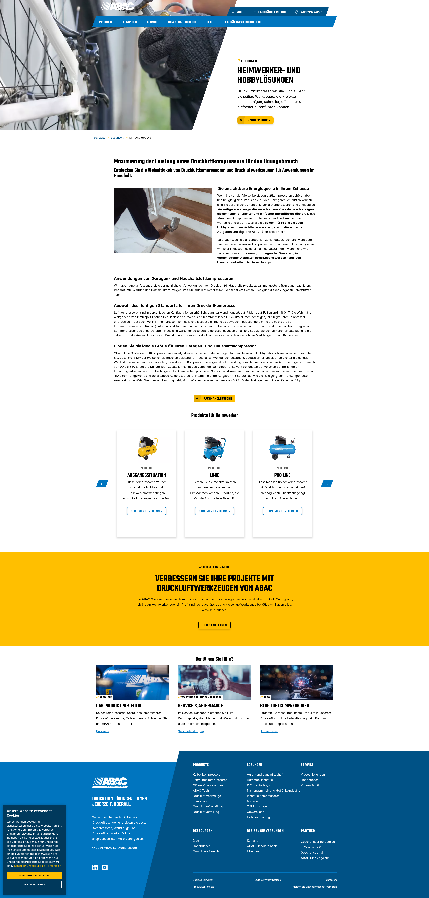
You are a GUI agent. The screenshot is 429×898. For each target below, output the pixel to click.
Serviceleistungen (191, 731)
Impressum (331, 880)
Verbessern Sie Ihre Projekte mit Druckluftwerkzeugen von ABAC (214, 583)
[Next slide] (327, 483)
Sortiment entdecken (146, 511)
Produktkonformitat (203, 886)
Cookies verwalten (203, 880)
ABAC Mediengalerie (315, 858)
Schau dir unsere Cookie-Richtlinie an (37, 866)
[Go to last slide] (102, 483)
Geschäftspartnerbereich (243, 22)
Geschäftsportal (312, 852)
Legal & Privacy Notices (268, 880)
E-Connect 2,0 (311, 847)
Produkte (106, 22)
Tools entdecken (214, 625)
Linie (214, 475)
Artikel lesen (269, 731)
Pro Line (282, 475)
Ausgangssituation (146, 475)
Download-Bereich (182, 22)
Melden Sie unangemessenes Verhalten (315, 886)
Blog (209, 22)
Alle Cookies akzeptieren (34, 875)
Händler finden (259, 120)
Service (152, 22)
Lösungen (130, 22)
